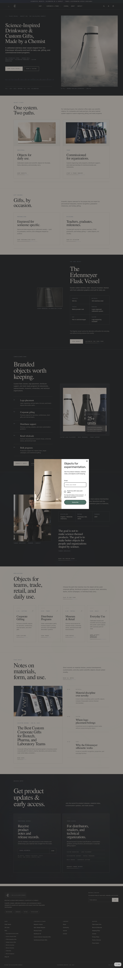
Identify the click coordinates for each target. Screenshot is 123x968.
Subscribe (75, 502)
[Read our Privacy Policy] (85, 495)
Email (66, 480)
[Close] (87, 461)
